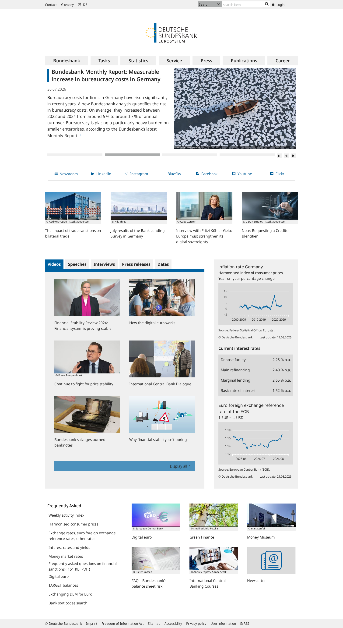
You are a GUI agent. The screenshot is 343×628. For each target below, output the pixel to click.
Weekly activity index (66, 515)
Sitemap (154, 623)
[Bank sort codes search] (267, 4)
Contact (51, 4)
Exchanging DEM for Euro (70, 594)
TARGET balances (63, 585)
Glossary (67, 4)
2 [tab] (132, 154)
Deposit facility (233, 359)
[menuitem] (66, 60)
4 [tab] (247, 154)
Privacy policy (196, 623)
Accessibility (173, 623)
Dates (163, 264)
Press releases (136, 264)
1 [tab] (74, 154)
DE (84, 4)
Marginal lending (235, 380)
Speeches (77, 264)
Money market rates (66, 556)
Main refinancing (235, 370)
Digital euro (59, 576)
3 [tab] (189, 154)
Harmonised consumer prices (73, 524)
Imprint (91, 623)
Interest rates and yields (69, 547)
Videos (54, 264)
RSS (246, 623)
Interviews (104, 264)
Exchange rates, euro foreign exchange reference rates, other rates (82, 535)
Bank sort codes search (68, 603)
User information (223, 623)
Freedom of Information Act (123, 623)
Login (280, 4)
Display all (179, 466)
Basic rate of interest (238, 390)
